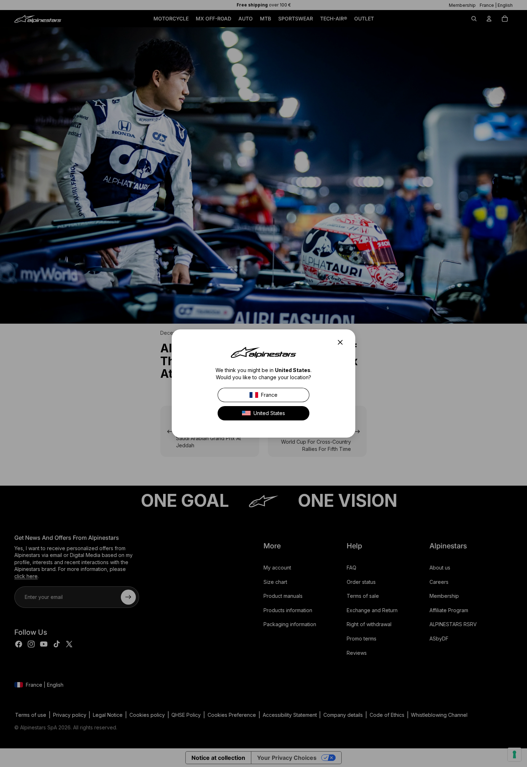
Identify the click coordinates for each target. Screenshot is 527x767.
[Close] (342, 342)
